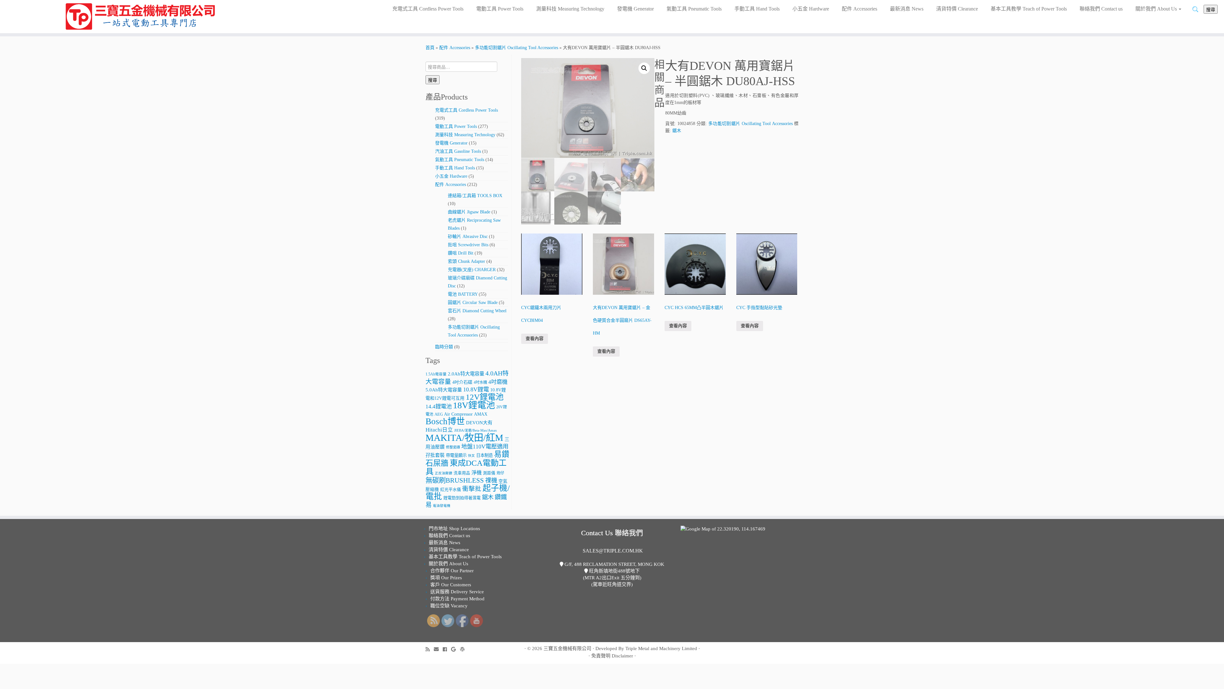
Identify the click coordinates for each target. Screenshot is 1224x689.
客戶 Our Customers (450, 584)
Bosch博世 (445, 421)
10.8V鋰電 (476, 389)
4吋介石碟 (462, 382)
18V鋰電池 (474, 405)
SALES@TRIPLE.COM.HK (613, 550)
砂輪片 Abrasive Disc (468, 236)
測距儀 (489, 473)
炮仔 (500, 473)
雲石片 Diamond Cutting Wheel (477, 310)
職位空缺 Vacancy (449, 605)
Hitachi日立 (439, 430)
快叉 (471, 455)
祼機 (491, 480)
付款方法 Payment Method (457, 598)
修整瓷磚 (453, 447)
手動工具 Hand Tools (757, 8)
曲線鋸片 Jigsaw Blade (469, 212)
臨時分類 (444, 346)
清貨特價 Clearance (957, 8)
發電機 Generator (635, 8)
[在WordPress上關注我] (464, 649)
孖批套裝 (435, 455)
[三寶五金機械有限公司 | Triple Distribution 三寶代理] (141, 16)
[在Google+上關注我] (455, 649)
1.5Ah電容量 (436, 374)
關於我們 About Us (1156, 8)
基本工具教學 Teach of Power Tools (1029, 8)
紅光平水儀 (450, 489)
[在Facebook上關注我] (447, 649)
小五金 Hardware (810, 8)
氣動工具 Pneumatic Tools (694, 8)
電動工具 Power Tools (499, 8)
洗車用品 (462, 473)
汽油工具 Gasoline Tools (458, 151)
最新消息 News (906, 8)
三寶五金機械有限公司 (567, 648)
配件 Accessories (859, 8)
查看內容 (534, 338)
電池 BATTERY (462, 294)
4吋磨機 (497, 382)
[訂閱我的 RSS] (430, 649)
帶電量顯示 (456, 455)
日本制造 (484, 455)
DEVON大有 (479, 422)
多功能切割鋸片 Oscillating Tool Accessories (516, 47)
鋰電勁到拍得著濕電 (462, 497)
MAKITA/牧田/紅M (464, 438)
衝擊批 (471, 488)
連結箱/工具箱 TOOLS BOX (475, 195)
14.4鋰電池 (439, 407)
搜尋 (1210, 9)
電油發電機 (441, 505)
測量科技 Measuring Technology (570, 8)
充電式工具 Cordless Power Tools (427, 8)
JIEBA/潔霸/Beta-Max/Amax (475, 430)
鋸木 (487, 497)
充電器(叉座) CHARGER (472, 269)
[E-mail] (438, 649)
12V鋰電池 (485, 397)
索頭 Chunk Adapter (466, 261)
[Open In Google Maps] (723, 528)
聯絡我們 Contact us (1101, 8)
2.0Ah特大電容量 (466, 373)
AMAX (480, 414)
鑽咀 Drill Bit (460, 253)
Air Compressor (458, 414)
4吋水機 (480, 382)
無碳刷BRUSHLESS (455, 480)
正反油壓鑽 (443, 473)
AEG (438, 414)
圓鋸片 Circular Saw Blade (473, 302)
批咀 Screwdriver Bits (468, 244)
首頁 (430, 47)
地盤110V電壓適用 (484, 446)
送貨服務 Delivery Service (457, 591)
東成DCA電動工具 (466, 467)
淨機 (476, 472)
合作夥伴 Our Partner (452, 570)
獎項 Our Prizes (446, 577)
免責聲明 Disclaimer (612, 655)
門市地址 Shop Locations (454, 528)
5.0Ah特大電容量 (444, 389)
